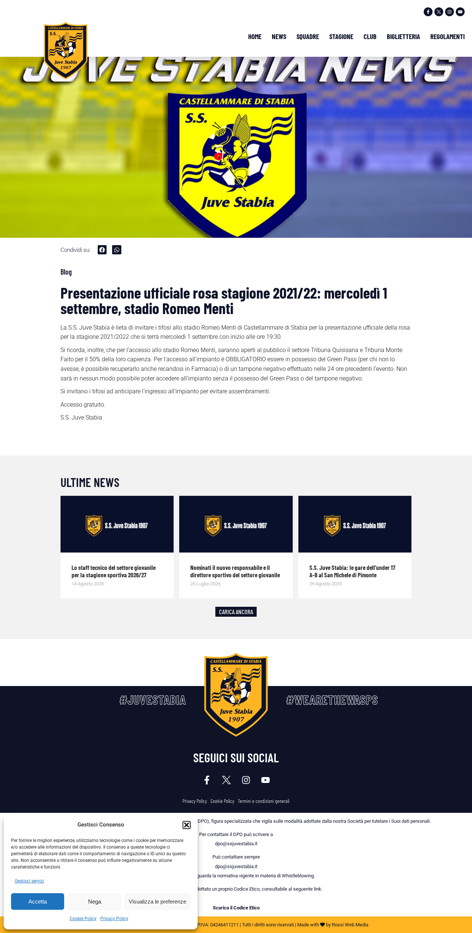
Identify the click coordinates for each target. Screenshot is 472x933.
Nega (94, 901)
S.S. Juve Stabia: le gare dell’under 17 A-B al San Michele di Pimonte (352, 571)
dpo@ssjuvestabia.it (236, 843)
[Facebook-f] (428, 11)
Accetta (37, 901)
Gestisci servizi (29, 881)
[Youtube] (460, 11)
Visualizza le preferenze (157, 901)
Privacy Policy (114, 918)
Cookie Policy (83, 918)
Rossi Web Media (350, 924)
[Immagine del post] (117, 524)
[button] (186, 825)
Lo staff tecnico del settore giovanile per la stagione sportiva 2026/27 (114, 571)
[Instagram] (449, 11)
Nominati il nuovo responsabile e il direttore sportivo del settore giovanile (235, 571)
